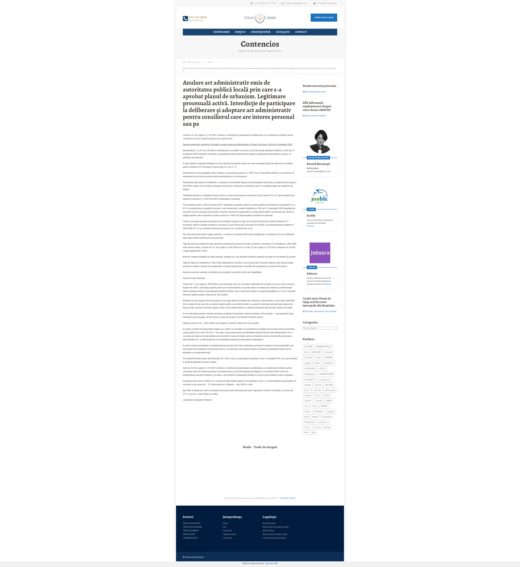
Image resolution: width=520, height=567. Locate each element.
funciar (326, 395)
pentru (319, 411)
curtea (307, 385)
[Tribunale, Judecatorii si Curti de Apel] (319, 311)
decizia (318, 385)
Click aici (310, 226)
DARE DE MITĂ (189, 534)
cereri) (307, 363)
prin (306, 417)
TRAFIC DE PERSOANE (192, 527)
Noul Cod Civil (268, 531)
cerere (328, 357)
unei (306, 432)
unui (314, 432)
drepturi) (317, 390)
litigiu (314, 406)
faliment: (308, 395)
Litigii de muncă (229, 534)
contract (309, 380)
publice (317, 427)
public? (307, 427)
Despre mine (221, 32)
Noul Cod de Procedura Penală (276, 527)
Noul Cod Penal (269, 523)
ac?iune (308, 346)
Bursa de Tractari (288, 498)
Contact (301, 32)
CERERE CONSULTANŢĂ (324, 18)
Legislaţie (283, 32)
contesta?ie (326, 374)
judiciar (318, 401)
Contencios (227, 538)
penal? (307, 412)
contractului (324, 380)
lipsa (306, 406)
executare (330, 390)
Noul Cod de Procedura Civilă (275, 534)
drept (306, 390)
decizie (329, 385)
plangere (330, 412)
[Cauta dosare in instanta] (314, 116)
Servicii (240, 32)
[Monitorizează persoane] (314, 92)
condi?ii (322, 368)
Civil (224, 527)
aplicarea (308, 358)
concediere (309, 368)
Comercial (227, 531)
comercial (329, 363)
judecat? (308, 401)
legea (329, 401)
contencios (309, 374)
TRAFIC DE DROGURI (191, 523)
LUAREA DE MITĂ (190, 538)
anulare (316, 352)
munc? (324, 406)
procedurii (322, 422)
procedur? (327, 417)
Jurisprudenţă (260, 32)
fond (317, 395)
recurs (327, 427)
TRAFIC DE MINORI (191, 531)
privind (315, 417)
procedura (309, 422)
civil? (317, 363)
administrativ (323, 346)
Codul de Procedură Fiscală (274, 538)
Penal (225, 523)
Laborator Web (271, 563)
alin (306, 352)
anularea (328, 352)
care (318, 357)
